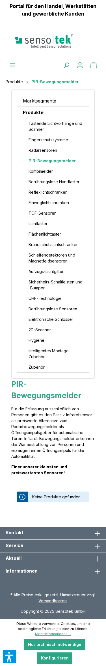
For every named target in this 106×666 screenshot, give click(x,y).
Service (14, 545)
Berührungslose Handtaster (54, 181)
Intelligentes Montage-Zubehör (49, 353)
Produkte (33, 112)
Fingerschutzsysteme (48, 139)
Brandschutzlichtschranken (54, 244)
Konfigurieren (55, 658)
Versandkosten (52, 600)
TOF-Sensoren (43, 213)
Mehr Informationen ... (53, 634)
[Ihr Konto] (80, 65)
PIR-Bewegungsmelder (52, 160)
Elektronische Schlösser (51, 319)
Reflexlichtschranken (48, 192)
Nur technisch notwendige (54, 644)
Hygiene (36, 340)
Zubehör (37, 367)
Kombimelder (41, 171)
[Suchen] (66, 65)
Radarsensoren (43, 150)
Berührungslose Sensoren (53, 308)
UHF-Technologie (45, 298)
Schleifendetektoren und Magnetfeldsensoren (52, 258)
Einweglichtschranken (49, 202)
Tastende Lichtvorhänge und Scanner (55, 126)
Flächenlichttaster (45, 234)
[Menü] (12, 65)
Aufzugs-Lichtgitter (46, 271)
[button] (9, 656)
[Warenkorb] (93, 65)
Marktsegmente (39, 101)
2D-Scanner (40, 329)
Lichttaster (38, 223)
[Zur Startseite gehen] (53, 41)
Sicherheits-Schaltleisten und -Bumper (56, 284)
